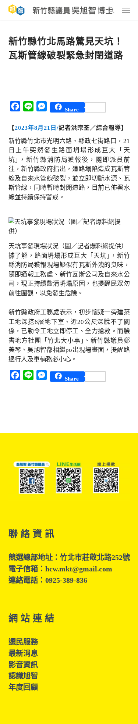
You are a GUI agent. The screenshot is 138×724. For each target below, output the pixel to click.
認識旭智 (23, 676)
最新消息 (23, 653)
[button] (126, 10)
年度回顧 (23, 687)
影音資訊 (23, 665)
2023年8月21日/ (37, 128)
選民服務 (23, 642)
